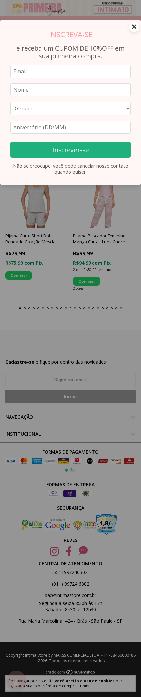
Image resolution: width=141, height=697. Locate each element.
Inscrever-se (70, 149)
